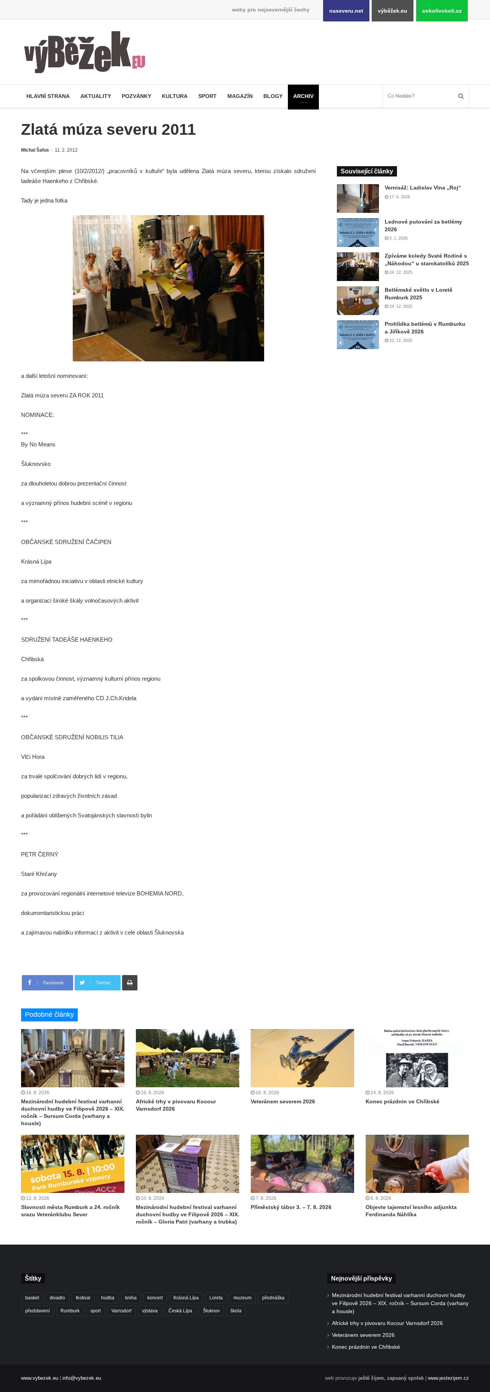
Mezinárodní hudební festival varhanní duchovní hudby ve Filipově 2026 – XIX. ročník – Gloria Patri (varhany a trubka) (187, 1214)
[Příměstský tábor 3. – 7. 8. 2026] (302, 1164)
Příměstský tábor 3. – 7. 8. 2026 (291, 1207)
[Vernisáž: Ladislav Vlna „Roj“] (358, 198)
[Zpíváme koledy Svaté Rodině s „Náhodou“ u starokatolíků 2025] (358, 266)
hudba (107, 1298)
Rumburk (70, 1311)
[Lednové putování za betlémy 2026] (358, 232)
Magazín (240, 96)
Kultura (175, 96)
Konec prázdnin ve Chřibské (402, 1101)
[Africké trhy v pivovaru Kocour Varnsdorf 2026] (187, 1058)
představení (37, 1311)
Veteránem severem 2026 (283, 1101)
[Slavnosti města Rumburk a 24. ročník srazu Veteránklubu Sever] (72, 1164)
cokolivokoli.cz (442, 11)
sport (95, 1311)
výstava (150, 1311)
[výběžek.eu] (88, 53)
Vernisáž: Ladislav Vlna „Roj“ (423, 188)
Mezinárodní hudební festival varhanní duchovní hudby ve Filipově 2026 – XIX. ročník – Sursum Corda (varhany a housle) (400, 1303)
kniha (131, 1298)
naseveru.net (346, 11)
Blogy (273, 96)
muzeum (243, 1298)
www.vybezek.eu (39, 1378)
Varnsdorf (121, 1311)
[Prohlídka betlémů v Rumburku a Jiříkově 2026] (358, 334)
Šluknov (211, 1311)
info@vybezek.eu (81, 1378)
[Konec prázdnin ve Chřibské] (417, 1058)
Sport (207, 96)
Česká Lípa (180, 1311)
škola (236, 1311)
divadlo (57, 1298)
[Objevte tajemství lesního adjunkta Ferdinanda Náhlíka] (417, 1164)
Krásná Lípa (186, 1298)
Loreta (216, 1298)
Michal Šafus (35, 150)
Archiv (303, 96)
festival (83, 1298)
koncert (155, 1298)
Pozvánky (136, 96)
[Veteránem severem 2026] (302, 1058)
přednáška (273, 1298)
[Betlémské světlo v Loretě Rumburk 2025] (358, 300)
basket (32, 1298)
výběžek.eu (392, 11)
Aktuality (95, 96)
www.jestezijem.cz (448, 1378)
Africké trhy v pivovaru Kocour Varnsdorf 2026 (387, 1323)
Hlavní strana (48, 96)
